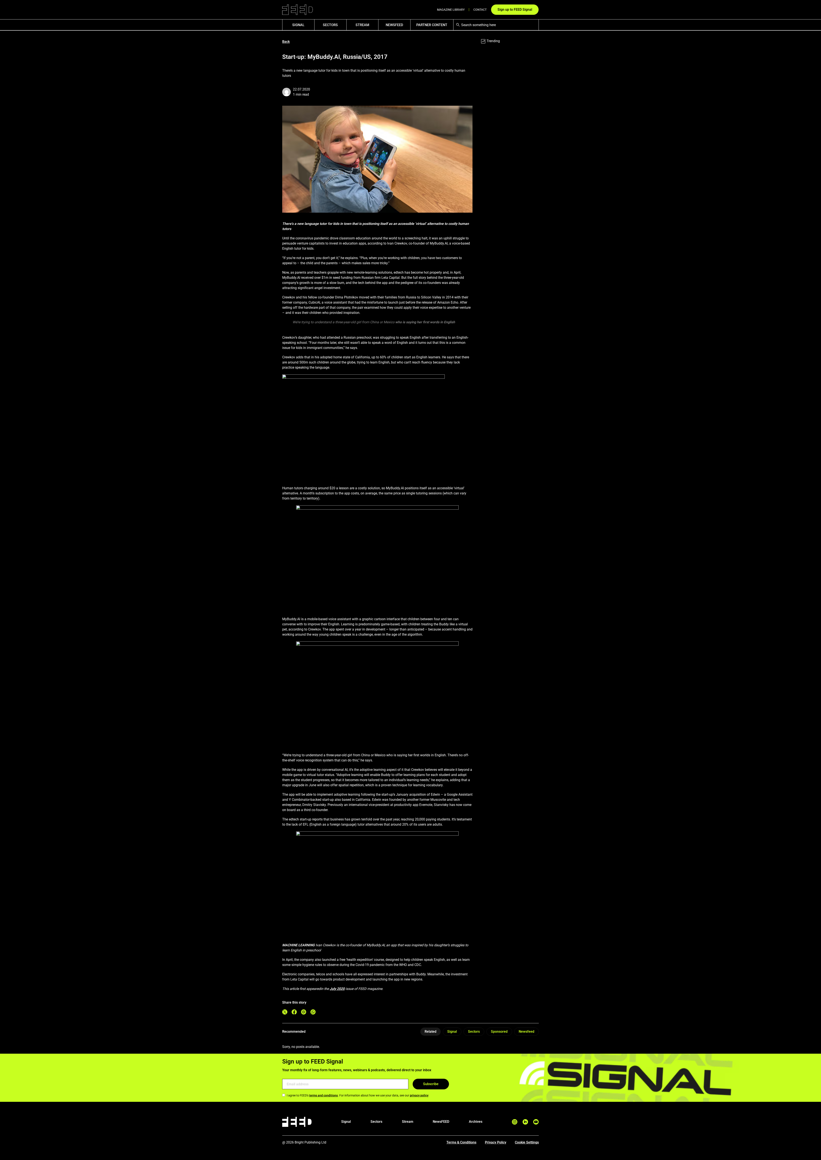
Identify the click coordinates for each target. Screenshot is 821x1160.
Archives (475, 1122)
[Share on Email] (303, 1012)
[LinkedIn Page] (525, 1122)
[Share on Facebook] (294, 1012)
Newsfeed (526, 1031)
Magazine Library (451, 9)
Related (430, 1031)
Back (286, 42)
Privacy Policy (495, 1142)
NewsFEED (394, 25)
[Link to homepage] (297, 9)
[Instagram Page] (514, 1122)
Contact (480, 9)
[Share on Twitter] (284, 1012)
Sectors (330, 25)
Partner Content (431, 25)
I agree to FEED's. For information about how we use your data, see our (357, 1095)
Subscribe (431, 1084)
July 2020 (337, 989)
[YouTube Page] (536, 1122)
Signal (452, 1031)
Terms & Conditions (461, 1142)
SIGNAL (298, 25)
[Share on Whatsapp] (313, 1012)
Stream (362, 25)
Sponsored (499, 1031)
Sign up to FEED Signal (515, 9)
